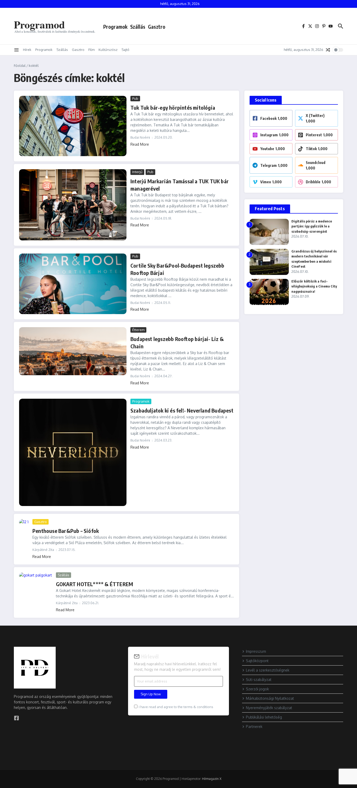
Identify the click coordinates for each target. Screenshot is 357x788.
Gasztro (156, 26)
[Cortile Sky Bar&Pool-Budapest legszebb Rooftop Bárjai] (72, 284)
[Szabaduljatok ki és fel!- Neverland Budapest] (72, 452)
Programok (115, 26)
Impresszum (256, 651)
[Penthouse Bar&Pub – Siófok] (23, 523)
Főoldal (20, 65)
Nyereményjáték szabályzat (269, 707)
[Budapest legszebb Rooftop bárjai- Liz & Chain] (72, 351)
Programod (39, 24)
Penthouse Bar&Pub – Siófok (65, 530)
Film (91, 50)
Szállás (137, 26)
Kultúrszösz (108, 50)
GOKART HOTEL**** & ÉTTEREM (94, 584)
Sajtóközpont (257, 660)
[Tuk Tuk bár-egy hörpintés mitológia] (72, 126)
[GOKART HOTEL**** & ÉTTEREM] (35, 583)
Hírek (27, 50)
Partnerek (254, 726)
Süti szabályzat (259, 679)
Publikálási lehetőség (264, 717)
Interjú (137, 172)
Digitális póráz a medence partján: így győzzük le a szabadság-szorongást (311, 226)
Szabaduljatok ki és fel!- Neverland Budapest (181, 410)
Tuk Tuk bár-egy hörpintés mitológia (172, 107)
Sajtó (125, 50)
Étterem (138, 330)
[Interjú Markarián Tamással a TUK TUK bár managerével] (72, 204)
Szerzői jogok (257, 689)
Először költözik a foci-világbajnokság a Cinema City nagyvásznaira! (314, 286)
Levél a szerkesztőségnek (267, 670)
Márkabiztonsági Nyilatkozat (270, 698)
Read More (139, 144)
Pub (135, 98)
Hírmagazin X (211, 779)
